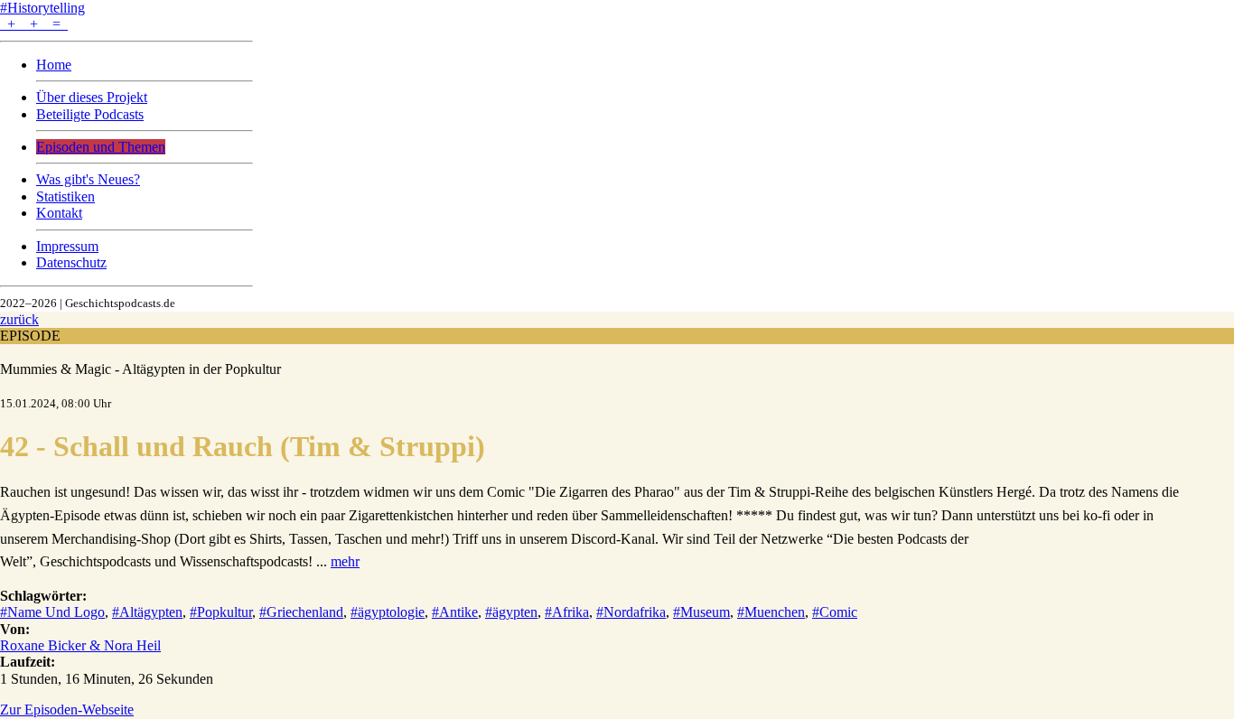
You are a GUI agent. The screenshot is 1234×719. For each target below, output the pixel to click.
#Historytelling (42, 7)
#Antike (455, 612)
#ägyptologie (388, 612)
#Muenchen (771, 612)
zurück (19, 319)
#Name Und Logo (52, 612)
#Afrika (567, 612)
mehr (345, 561)
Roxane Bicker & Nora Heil (80, 645)
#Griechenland (301, 612)
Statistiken (65, 196)
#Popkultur (221, 612)
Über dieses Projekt (91, 97)
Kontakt (59, 212)
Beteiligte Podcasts (90, 114)
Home (53, 64)
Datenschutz (71, 262)
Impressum (67, 246)
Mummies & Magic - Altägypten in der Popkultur (140, 369)
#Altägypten (147, 612)
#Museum (701, 612)
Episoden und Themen (100, 146)
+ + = (34, 24)
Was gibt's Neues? (88, 179)
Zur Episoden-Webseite (67, 709)
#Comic (834, 612)
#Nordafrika (631, 612)
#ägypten (511, 612)
